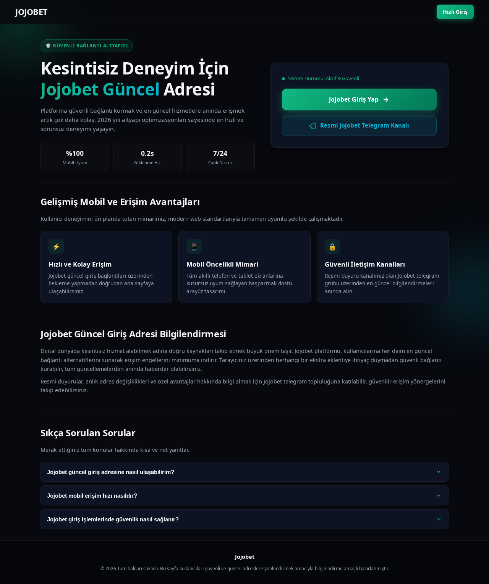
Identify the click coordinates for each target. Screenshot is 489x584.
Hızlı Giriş (455, 11)
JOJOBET (31, 11)
